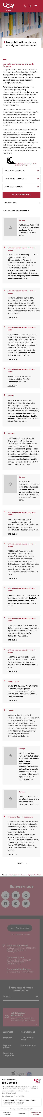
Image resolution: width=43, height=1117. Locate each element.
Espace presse (7, 1046)
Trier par (6, 211)
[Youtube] (16, 903)
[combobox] (21, 171)
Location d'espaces (8, 1054)
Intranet (7, 1038)
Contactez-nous (22, 928)
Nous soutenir (28, 1045)
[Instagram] (5, 895)
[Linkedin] (26, 895)
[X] (26, 903)
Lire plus (11, 317)
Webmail (8, 1032)
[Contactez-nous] (25, 6)
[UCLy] (8, 7)
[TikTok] (16, 895)
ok (37, 997)
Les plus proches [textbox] (19, 211)
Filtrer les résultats (21, 195)
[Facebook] (5, 903)
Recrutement (28, 1032)
